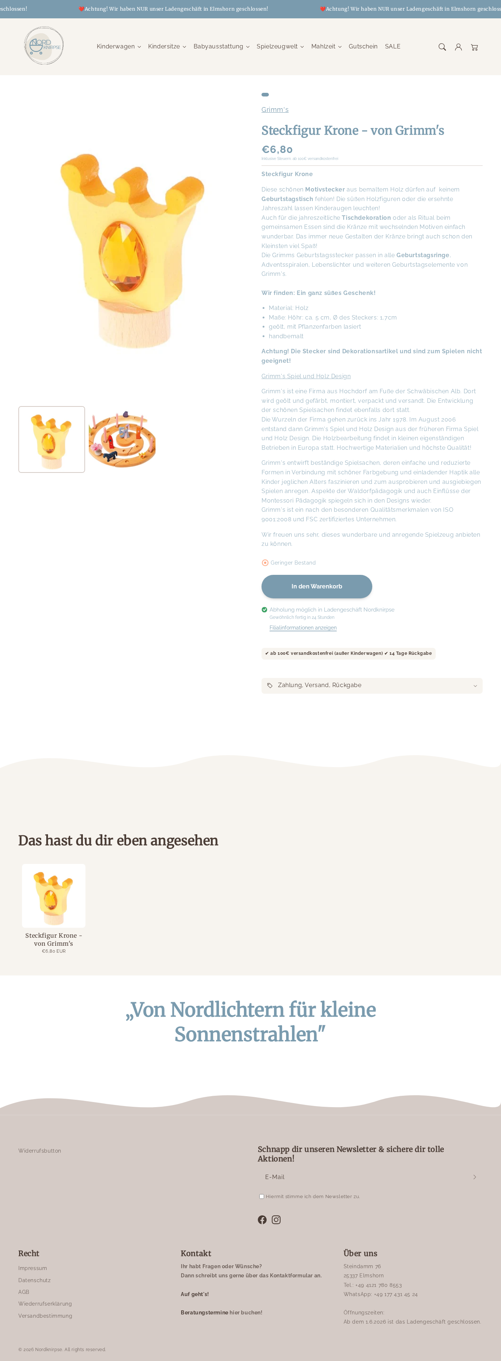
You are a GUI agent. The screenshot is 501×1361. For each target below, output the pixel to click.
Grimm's (275, 109)
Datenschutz (34, 1280)
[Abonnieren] (475, 1177)
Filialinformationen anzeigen (303, 628)
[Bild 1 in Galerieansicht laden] (51, 439)
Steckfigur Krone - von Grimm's (53, 939)
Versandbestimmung (45, 1316)
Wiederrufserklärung (45, 1304)
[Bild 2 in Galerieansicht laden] (122, 439)
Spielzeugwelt (277, 46)
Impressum (32, 1268)
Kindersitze (164, 46)
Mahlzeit (323, 46)
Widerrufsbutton (39, 1151)
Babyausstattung (219, 46)
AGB (23, 1292)
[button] (442, 47)
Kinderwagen (116, 46)
